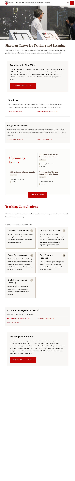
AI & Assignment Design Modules (22, 172)
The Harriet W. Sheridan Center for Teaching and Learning (33, 2)
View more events (37, 194)
